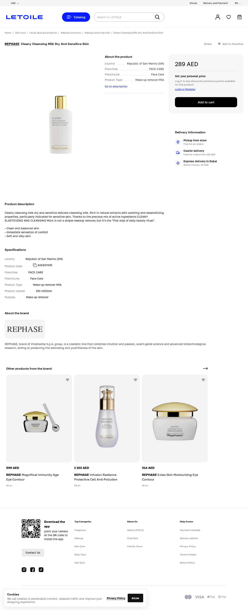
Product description (19, 204)
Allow (135, 598)
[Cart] (239, 17)
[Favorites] (228, 17)
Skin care (20, 32)
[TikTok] (41, 569)
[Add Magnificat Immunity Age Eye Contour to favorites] (67, 379)
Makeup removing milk (97, 32)
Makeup (78, 538)
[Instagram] (24, 569)
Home (8, 32)
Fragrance (80, 530)
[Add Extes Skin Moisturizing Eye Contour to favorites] (203, 379)
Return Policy (187, 562)
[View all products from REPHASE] (205, 368)
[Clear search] (143, 17)
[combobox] (115, 17)
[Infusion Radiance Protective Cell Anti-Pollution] (107, 418)
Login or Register (185, 89)
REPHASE (12, 44)
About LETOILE (135, 530)
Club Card (132, 538)
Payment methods (190, 530)
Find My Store (134, 546)
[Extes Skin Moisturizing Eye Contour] (175, 418)
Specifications (15, 250)
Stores (193, 3)
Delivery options (189, 538)
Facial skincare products (43, 32)
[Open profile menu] (217, 17)
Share (208, 44)
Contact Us (33, 552)
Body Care (80, 554)
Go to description (116, 86)
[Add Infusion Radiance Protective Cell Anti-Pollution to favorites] (135, 379)
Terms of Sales (188, 554)
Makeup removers (71, 32)
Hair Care (79, 562)
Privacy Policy (116, 598)
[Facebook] (32, 569)
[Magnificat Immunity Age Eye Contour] (39, 418)
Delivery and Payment (215, 3)
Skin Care (79, 546)
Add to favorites (232, 44)
